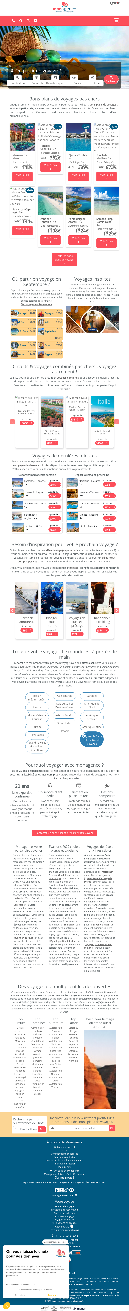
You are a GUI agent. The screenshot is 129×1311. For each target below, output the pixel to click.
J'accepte (53, 1295)
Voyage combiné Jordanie (37, 1054)
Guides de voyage (64, 1206)
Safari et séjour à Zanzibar (73, 1044)
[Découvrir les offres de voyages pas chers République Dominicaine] (14, 331)
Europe (37, 727)
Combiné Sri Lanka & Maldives (37, 1031)
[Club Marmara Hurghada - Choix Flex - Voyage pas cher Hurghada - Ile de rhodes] (17, 517)
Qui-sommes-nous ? (64, 1147)
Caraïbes (92, 695)
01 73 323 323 (64, 1235)
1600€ (77, 443)
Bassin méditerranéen (37, 697)
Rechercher (112, 79)
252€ (52, 634)
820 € (55, 518)
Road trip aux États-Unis (55, 1064)
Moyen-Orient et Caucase (37, 717)
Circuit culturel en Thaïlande (20, 1067)
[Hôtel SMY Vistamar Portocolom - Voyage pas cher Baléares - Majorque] (72, 483)
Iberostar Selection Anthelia (55, 152)
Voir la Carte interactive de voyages (92, 739)
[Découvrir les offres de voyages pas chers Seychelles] (41, 331)
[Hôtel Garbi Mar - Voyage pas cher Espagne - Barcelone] (17, 483)
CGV (64, 1150)
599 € (110, 529)
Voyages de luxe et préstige (52, 622)
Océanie (64, 731)
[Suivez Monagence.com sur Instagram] (61, 1190)
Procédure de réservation (64, 1209)
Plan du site (64, 1166)
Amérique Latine (92, 727)
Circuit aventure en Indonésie (20, 1103)
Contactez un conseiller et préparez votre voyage (64, 833)
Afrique (37, 707)
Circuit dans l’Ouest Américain (20, 1051)
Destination (18, 83)
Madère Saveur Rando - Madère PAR (51, 410)
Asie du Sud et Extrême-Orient (64, 705)
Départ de (37, 83)
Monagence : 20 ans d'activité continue (64, 1173)
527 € (110, 518)
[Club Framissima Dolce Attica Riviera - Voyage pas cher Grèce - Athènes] (18, 528)
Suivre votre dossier (64, 1212)
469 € (55, 507)
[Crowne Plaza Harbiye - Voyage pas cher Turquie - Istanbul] (72, 494)
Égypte (48, 354)
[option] (64, 422)
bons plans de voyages (103, 104)
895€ (26, 443)
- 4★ (48, 220)
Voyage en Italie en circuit (20, 1094)
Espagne (49, 313)
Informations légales (64, 1163)
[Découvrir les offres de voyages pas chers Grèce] (14, 322)
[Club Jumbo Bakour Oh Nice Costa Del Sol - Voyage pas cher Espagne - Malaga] (72, 517)
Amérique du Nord (92, 705)
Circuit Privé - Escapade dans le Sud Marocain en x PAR (26, 435)
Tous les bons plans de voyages (64, 259)
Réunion (22, 345)
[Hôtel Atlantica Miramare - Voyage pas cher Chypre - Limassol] (18, 494)
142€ (102, 630)
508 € (110, 484)
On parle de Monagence (64, 1170)
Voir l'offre (22, 176)
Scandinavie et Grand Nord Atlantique (37, 746)
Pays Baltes (37, 734)
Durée (77, 83)
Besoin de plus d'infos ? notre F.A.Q (64, 1160)
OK (112, 1128)
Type (97, 83)
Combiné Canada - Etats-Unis (37, 1070)
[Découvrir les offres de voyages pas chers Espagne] (41, 313)
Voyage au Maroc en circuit (20, 1041)
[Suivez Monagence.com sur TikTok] (66, 1190)
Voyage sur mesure (64, 1219)
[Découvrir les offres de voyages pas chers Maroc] (14, 354)
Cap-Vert (18, 904)
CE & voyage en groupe (64, 1222)
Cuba (47, 345)
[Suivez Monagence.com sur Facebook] (57, 1190)
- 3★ (103, 156)
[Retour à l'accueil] (64, 7)
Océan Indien (64, 723)
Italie (47, 322)
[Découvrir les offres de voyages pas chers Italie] (41, 322)
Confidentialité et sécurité (64, 1153)
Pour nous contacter (64, 1156)
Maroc (21, 354)
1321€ (52, 419)
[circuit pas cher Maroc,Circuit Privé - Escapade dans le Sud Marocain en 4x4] (26, 411)
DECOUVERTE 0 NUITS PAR (102, 432)
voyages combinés (68, 377)
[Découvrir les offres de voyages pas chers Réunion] (14, 345)
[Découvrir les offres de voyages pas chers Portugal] (14, 313)
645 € (55, 495)
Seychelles (50, 331)
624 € (55, 529)
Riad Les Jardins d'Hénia (25, 162)
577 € (110, 507)
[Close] (10, 66)
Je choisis (20, 1295)
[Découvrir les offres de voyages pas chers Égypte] (41, 354)
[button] (117, 3)
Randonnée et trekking (77, 620)
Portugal (22, 313)
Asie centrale (64, 695)
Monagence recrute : (63, 1195)
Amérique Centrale (92, 717)
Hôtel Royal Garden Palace (82, 162)
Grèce (21, 322)
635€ (77, 630)
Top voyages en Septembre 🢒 (36, 304)
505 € (110, 495)
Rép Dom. (23, 331)
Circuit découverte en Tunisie (20, 1031)
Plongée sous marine (27, 622)
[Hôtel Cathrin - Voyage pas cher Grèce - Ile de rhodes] (17, 506)
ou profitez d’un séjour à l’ (98, 875)
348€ (26, 634)
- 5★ (48, 147)
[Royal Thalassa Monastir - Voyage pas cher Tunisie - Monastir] (72, 506)
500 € (55, 484)
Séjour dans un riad (102, 620)
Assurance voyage (64, 1216)
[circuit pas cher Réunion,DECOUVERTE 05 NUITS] (102, 411)
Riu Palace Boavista (22, 216)
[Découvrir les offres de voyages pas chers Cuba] (41, 345)
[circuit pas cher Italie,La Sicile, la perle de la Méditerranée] (77, 411)
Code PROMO (64, 1226)
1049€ (102, 443)
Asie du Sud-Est (64, 715)
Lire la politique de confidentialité (20, 1285)
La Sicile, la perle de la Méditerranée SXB (77, 435)
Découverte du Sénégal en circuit (20, 1077)
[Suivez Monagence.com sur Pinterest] (71, 1190)
